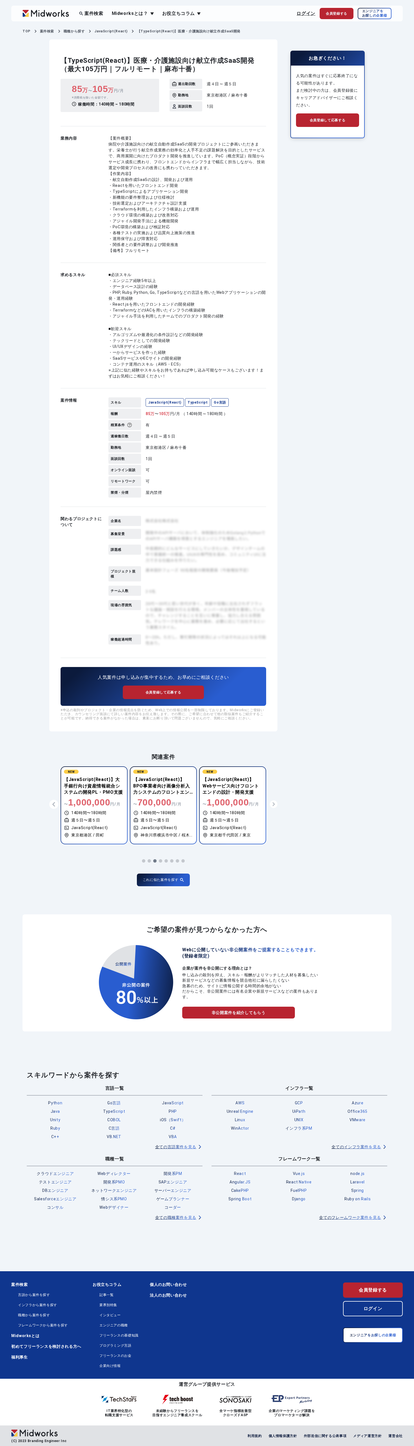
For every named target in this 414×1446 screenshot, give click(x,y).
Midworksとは (25, 1335)
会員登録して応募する (163, 692)
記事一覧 (106, 1295)
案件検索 (93, 13)
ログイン (306, 13)
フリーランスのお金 (115, 1356)
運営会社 (395, 1436)
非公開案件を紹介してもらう (238, 1012)
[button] (143, 861)
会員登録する (373, 1290)
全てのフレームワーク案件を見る (350, 1217)
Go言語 (220, 402)
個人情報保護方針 (283, 1436)
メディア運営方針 (367, 1436)
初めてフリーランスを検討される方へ (46, 1346)
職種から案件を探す (34, 1315)
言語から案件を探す (34, 1295)
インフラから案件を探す (37, 1305)
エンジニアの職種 (113, 1325)
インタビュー (110, 1315)
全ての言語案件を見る (175, 1147)
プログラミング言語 (115, 1345)
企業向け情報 (110, 1366)
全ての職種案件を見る (175, 1217)
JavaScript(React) (164, 402)
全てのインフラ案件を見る (356, 1147)
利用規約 (255, 1436)
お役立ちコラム (107, 1284)
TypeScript (198, 402)
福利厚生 (19, 1357)
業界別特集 (108, 1305)
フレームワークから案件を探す (43, 1325)
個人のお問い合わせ (168, 1284)
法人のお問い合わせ (168, 1295)
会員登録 (336, 13)
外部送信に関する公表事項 (325, 1436)
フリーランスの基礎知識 (119, 1335)
